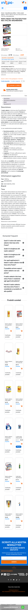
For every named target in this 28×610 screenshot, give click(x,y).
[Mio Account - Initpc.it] (26, 2)
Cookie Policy (17, 586)
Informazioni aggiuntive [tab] (9, 100)
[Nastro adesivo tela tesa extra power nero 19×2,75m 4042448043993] (14, 29)
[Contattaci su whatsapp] (19, 580)
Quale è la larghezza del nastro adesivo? (12, 250)
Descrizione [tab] (6, 98)
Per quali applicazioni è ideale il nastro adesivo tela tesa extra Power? (13, 262)
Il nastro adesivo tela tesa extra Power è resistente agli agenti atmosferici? (12, 279)
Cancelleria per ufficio (10, 13)
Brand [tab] (5, 102)
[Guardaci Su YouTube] (13, 580)
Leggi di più (3, 74)
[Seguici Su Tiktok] (16, 580)
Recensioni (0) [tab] (7, 104)
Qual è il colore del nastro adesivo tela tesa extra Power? (12, 243)
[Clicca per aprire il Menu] (3, 8)
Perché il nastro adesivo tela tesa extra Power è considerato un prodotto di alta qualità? (12, 288)
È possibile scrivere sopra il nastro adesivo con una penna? (13, 271)
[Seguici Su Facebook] (8, 580)
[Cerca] (25, 8)
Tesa (25, 95)
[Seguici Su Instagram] (10, 580)
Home (2, 13)
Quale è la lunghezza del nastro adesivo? (12, 256)
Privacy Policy (11, 586)
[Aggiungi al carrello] (11, 331)
